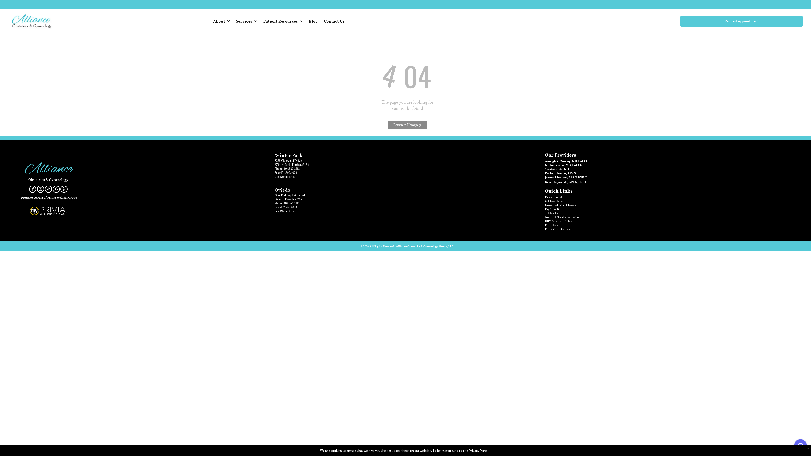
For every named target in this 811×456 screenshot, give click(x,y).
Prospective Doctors (557, 229)
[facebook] (32, 190)
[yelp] (64, 190)
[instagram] (40, 190)
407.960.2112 (292, 169)
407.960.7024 (288, 173)
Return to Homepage (407, 125)
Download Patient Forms (560, 205)
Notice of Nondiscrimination (562, 217)
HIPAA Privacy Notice (559, 221)
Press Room (552, 225)
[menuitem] (221, 21)
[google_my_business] (56, 190)
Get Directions (554, 201)
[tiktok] (48, 190)
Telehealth (551, 213)
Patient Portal (553, 197)
